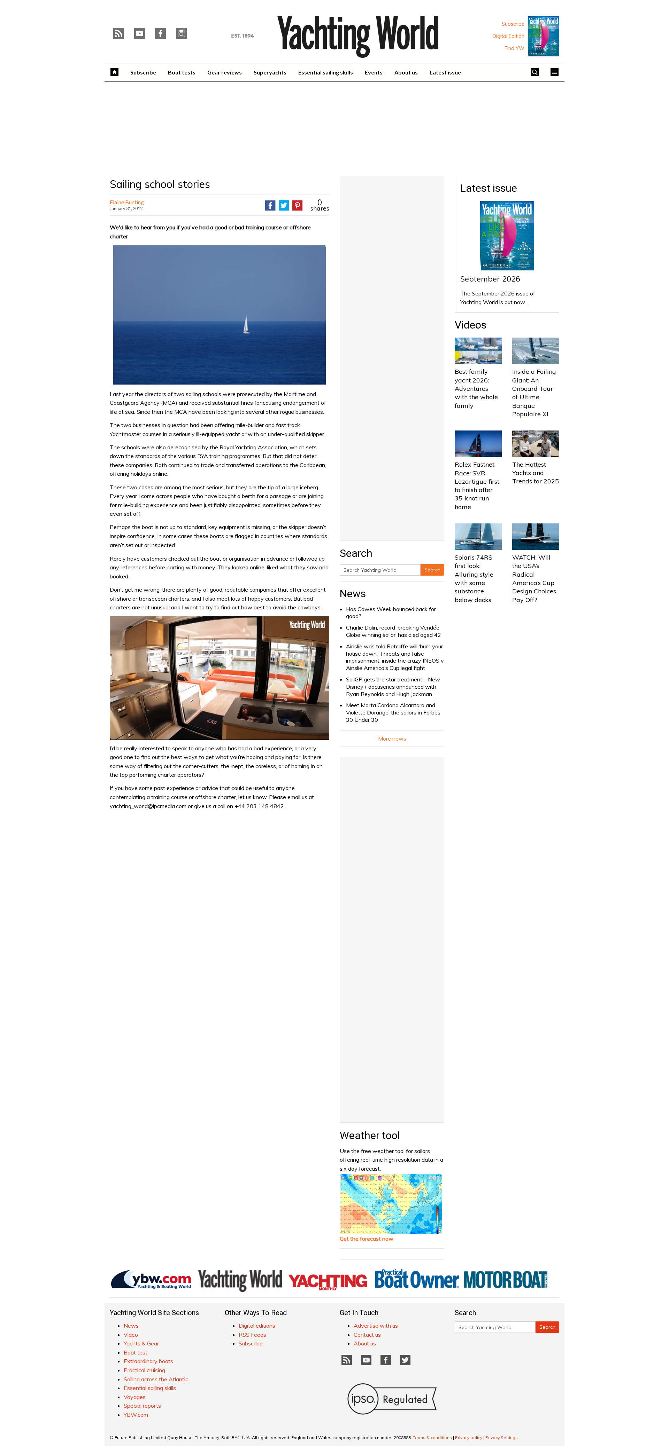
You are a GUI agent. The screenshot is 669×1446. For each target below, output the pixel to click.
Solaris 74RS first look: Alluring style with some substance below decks (474, 578)
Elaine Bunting (127, 202)
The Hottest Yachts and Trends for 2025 (535, 472)
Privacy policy (468, 1437)
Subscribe (513, 24)
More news (392, 738)
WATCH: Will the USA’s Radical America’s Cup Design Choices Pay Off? (534, 578)
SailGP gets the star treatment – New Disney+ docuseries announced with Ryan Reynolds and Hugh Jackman (393, 686)
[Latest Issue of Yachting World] (543, 36)
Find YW (514, 48)
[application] (219, 678)
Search (432, 570)
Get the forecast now (366, 1238)
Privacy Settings (501, 1437)
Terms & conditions (432, 1437)
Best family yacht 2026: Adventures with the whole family (476, 388)
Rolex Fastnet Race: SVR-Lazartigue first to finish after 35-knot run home (477, 485)
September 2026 (490, 279)
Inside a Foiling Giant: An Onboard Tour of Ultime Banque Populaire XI (534, 393)
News (353, 593)
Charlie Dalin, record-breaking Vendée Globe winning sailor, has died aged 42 (393, 631)
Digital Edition (508, 36)
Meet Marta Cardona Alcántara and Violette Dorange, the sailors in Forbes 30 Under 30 (393, 712)
